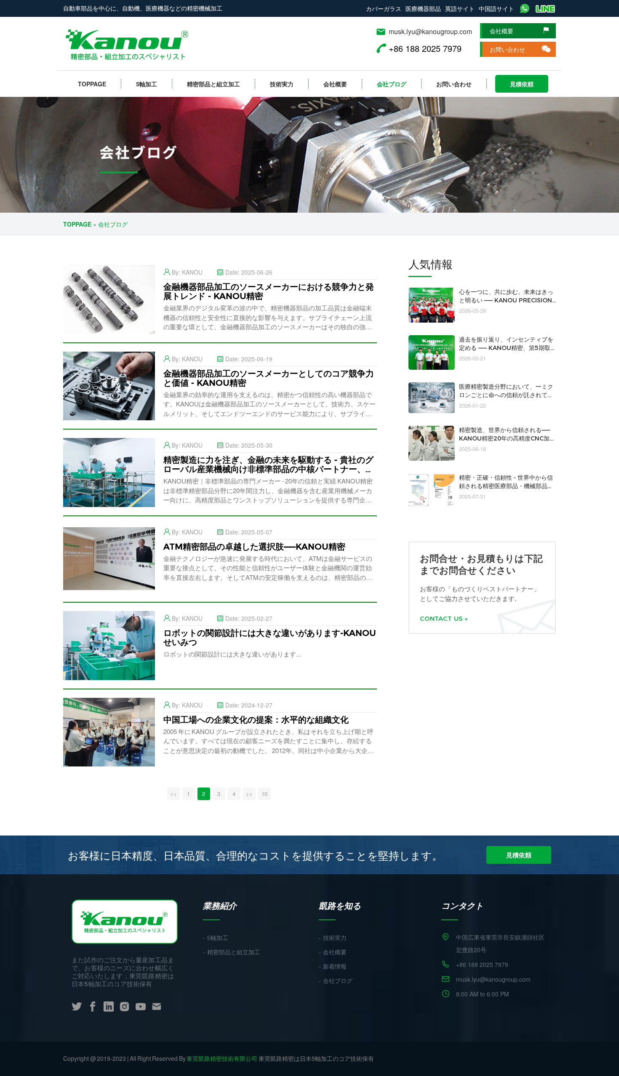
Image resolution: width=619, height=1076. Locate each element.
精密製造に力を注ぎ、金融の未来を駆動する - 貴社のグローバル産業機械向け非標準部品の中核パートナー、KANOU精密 (268, 469)
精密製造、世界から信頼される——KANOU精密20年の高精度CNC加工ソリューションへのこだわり (507, 438)
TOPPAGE (92, 84)
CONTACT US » (443, 618)
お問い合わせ (507, 49)
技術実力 (281, 84)
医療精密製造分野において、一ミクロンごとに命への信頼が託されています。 (506, 395)
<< (173, 794)
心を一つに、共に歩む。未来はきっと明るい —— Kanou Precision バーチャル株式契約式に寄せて (506, 300)
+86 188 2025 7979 (482, 964)
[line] (545, 8)
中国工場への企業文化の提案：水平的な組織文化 (256, 720)
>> (249, 794)
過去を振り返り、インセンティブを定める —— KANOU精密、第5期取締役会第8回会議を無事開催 (506, 348)
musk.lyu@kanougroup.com (430, 31)
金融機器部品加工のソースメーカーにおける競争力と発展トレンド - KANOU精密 (268, 291)
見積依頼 (522, 84)
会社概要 (501, 31)
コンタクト (462, 905)
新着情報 (335, 966)
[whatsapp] (524, 8)
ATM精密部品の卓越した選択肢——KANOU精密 (254, 547)
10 (264, 794)
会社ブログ (391, 84)
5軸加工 (146, 84)
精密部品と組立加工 (213, 84)
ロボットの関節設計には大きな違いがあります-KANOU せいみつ (269, 637)
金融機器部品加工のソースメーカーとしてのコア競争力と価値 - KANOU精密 (268, 378)
